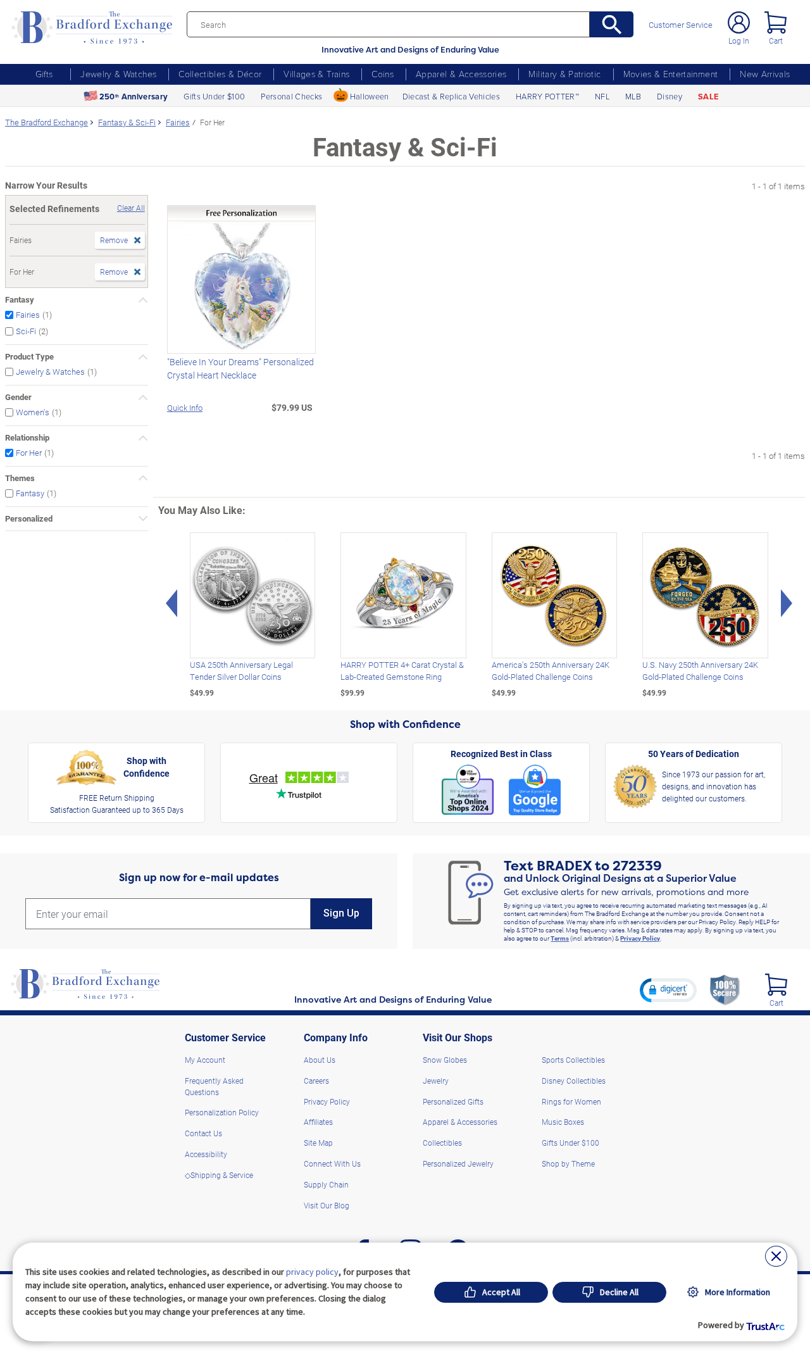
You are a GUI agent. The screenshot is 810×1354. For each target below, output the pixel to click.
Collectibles (442, 1143)
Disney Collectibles (574, 1080)
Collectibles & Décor (219, 74)
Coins (382, 74)
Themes (20, 478)
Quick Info (184, 407)
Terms (560, 938)
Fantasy (19, 299)
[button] (668, 990)
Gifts (44, 74)
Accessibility (206, 1154)
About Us (319, 1060)
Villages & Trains (316, 74)
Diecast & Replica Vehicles (451, 96)
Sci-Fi (26, 331)
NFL (602, 96)
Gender (18, 397)
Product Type (29, 356)
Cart (776, 40)
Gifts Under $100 (214, 96)
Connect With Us (332, 1163)
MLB (633, 96)
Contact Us (203, 1133)
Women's (32, 411)
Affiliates (318, 1122)
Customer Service (681, 25)
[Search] (611, 24)
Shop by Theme (568, 1163)
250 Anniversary (133, 97)
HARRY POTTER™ (547, 96)
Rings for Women (571, 1101)
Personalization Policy (222, 1112)
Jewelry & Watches (118, 74)
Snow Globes (445, 1060)
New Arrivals (765, 74)
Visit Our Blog (326, 1205)
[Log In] (739, 22)
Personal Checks (291, 96)
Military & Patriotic (564, 74)
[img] (776, 985)
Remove (114, 240)
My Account (205, 1060)
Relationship (27, 437)
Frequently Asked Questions (214, 1086)
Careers (316, 1080)
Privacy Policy (640, 938)
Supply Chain (326, 1184)
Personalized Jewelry (458, 1163)
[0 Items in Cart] (775, 22)
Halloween (369, 96)
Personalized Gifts (453, 1101)
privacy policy (312, 1271)
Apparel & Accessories (461, 74)
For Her (29, 452)
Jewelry (436, 1080)
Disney (669, 96)
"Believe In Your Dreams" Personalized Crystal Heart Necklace (240, 368)
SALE (708, 97)
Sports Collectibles (573, 1060)
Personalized (29, 518)
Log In (738, 40)
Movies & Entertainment (670, 74)
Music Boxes (563, 1122)
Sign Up (341, 913)
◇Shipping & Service (219, 1175)
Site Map (318, 1143)
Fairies (28, 314)
